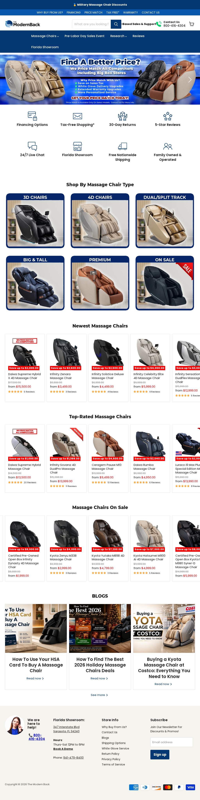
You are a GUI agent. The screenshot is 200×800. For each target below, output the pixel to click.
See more (98, 695)
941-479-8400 (73, 758)
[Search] (116, 24)
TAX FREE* (112, 12)
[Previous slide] (11, 80)
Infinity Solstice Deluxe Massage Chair (108, 376)
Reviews (139, 36)
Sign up (160, 754)
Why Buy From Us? (114, 727)
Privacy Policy (111, 759)
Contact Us (109, 732)
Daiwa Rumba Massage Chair (144, 467)
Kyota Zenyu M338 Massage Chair (63, 558)
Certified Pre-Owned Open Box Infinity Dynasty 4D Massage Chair (23, 561)
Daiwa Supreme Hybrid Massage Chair (24, 467)
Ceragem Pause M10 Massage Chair (106, 467)
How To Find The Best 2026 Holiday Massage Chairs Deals (100, 665)
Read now (34, 678)
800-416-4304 (37, 737)
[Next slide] (189, 80)
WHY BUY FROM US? (50, 12)
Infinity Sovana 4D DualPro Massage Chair (63, 468)
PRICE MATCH (93, 12)
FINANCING (74, 12)
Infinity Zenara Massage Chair (61, 376)
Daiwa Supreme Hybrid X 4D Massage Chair (24, 376)
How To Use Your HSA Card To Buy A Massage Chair (36, 665)
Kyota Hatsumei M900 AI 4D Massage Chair (149, 558)
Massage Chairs (44, 36)
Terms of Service (113, 764)
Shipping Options (114, 743)
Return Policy (110, 754)
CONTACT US (151, 12)
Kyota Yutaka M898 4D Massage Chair (108, 558)
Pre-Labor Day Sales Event (84, 36)
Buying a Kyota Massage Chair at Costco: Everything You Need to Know (164, 668)
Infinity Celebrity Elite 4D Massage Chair (149, 376)
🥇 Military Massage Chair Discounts (100, 5)
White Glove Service (115, 748)
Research (117, 36)
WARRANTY (130, 12)
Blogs (105, 738)
